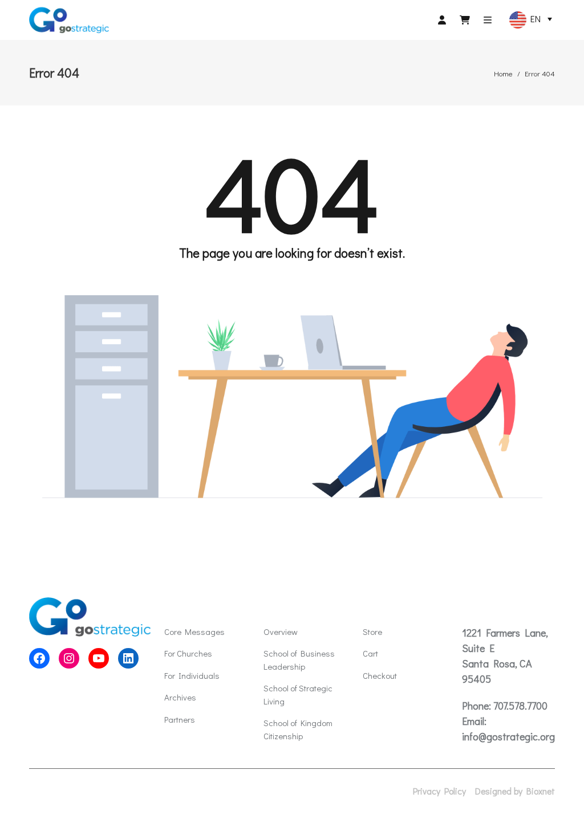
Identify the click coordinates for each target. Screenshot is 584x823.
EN (533, 19)
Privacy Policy (439, 791)
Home (503, 73)
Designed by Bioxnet (515, 791)
